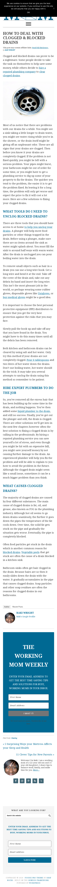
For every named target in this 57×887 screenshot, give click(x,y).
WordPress (34, 883)
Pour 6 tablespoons (38, 360)
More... (36, 770)
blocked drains (11, 552)
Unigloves (43, 293)
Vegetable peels (30, 552)
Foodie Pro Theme (34, 878)
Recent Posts (17, 607)
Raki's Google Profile (25, 617)
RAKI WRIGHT (25, 612)
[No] (53, 8)
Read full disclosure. (40, 48)
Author (6, 607)
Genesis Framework (38, 880)
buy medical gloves (14, 297)
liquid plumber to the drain (34, 411)
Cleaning (14, 738)
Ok (28, 12)
